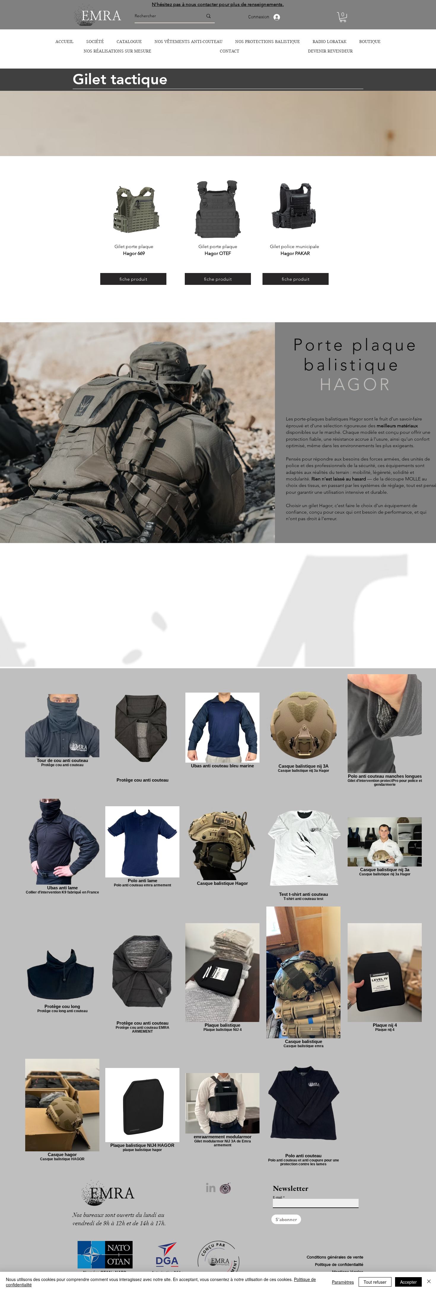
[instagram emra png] (225, 1188)
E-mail (277, 1197)
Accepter (408, 1282)
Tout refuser (375, 1282)
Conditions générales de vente (335, 1257)
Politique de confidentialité (339, 1264)
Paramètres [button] (343, 1282)
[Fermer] (428, 1282)
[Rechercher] (208, 16)
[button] (343, 17)
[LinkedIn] (211, 1188)
